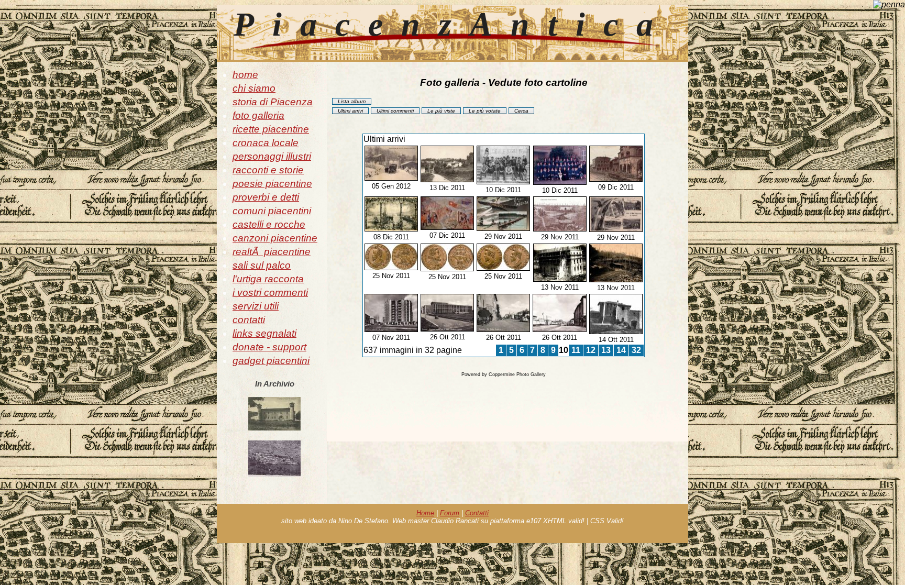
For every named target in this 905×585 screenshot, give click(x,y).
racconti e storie (268, 169)
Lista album (352, 101)
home (245, 74)
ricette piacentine (271, 129)
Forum (449, 513)
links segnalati (264, 333)
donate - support (269, 346)
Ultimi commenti (395, 111)
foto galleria (258, 115)
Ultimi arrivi (350, 111)
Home (425, 513)
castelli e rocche (269, 224)
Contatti (477, 513)
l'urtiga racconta (268, 278)
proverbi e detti (266, 197)
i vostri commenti (270, 292)
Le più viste (441, 111)
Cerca (521, 111)
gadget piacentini (271, 360)
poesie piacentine (272, 183)
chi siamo (254, 88)
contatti (249, 319)
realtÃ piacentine (272, 251)
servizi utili (256, 306)
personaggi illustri (272, 156)
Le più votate (485, 111)
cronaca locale (266, 142)
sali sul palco (262, 265)
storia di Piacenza (273, 101)
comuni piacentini (272, 210)
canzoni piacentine (275, 238)
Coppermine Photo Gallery (517, 374)
